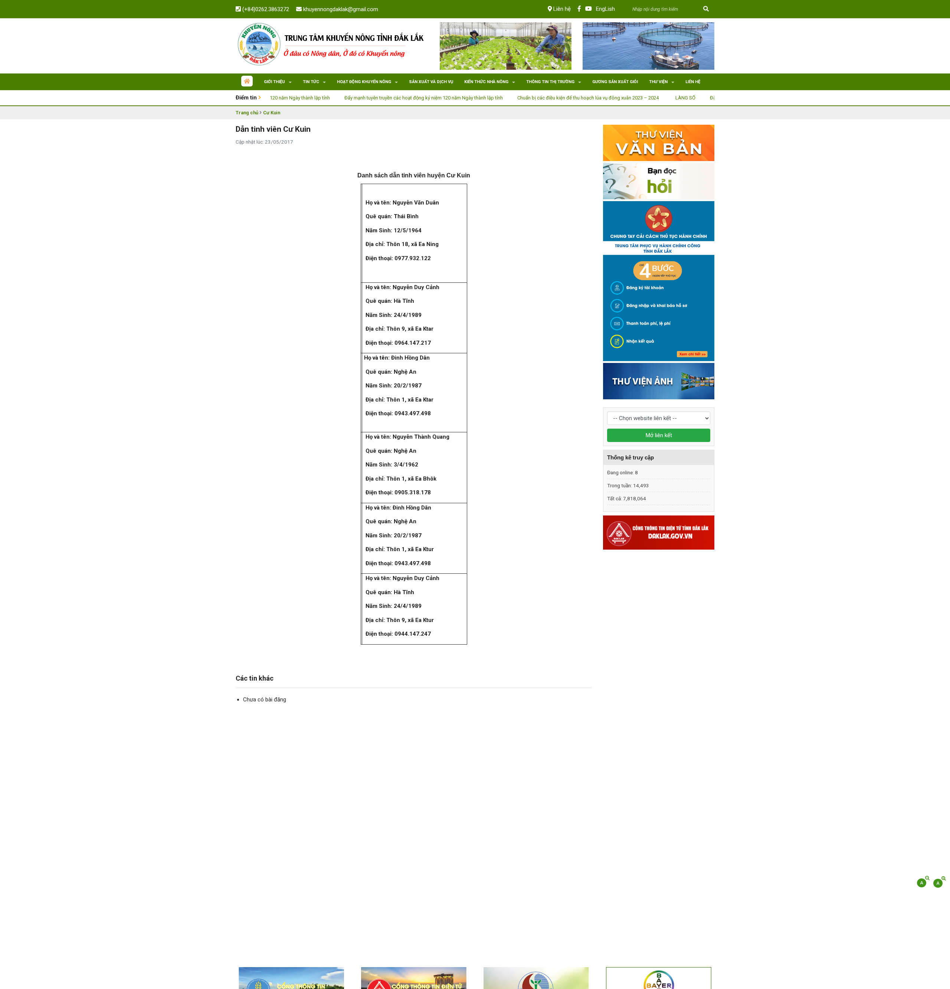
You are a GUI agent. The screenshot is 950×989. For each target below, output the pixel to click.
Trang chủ (247, 112)
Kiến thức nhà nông (486, 81)
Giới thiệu (274, 81)
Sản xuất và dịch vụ (431, 81)
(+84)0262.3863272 (265, 9)
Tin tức (311, 81)
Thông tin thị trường (550, 81)
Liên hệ (561, 9)
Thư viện (658, 81)
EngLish (605, 9)
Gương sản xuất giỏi (615, 81)
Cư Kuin (271, 112)
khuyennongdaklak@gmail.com (340, 9)
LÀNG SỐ (656, 98)
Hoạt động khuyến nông (364, 81)
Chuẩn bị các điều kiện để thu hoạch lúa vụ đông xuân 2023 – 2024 (558, 98)
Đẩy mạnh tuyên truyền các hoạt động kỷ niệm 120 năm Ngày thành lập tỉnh (394, 98)
